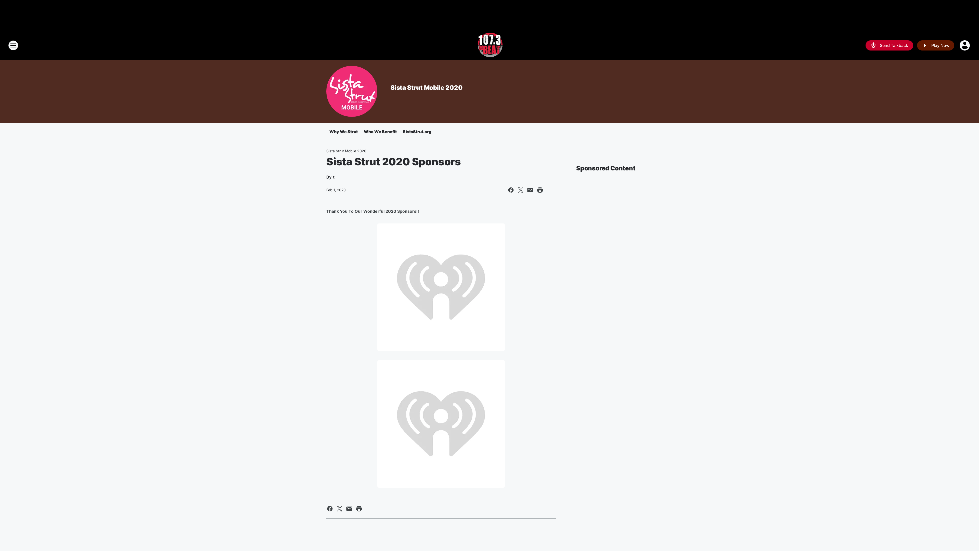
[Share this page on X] (520, 190)
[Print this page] (540, 190)
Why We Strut (343, 131)
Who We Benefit (380, 131)
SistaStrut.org (417, 131)
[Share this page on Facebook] (510, 190)
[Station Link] (489, 45)
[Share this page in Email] (530, 190)
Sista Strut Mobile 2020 (426, 87)
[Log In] (965, 45)
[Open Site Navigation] (13, 45)
